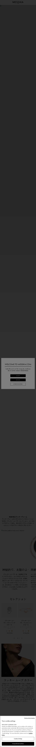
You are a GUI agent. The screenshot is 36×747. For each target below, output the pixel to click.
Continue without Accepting (29, 718)
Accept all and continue (18, 743)
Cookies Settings (18, 738)
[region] (18, 731)
